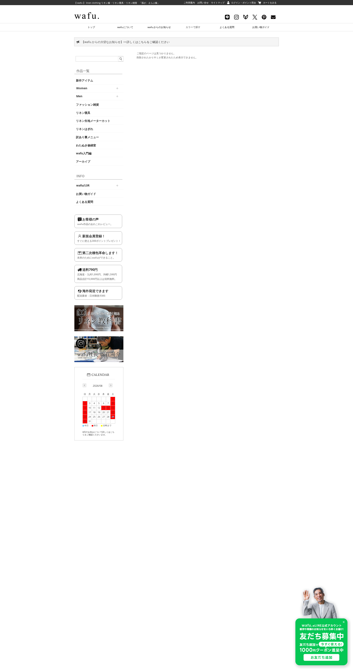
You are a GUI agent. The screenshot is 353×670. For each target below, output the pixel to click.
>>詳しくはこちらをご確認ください (146, 42)
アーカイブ (83, 161)
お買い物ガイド (260, 27)
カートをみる (270, 2)
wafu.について (125, 27)
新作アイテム (84, 80)
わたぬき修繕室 (86, 145)
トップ (91, 27)
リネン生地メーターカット (93, 121)
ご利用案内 (189, 2)
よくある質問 (227, 27)
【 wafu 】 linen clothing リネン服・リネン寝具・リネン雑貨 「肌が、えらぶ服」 (117, 2)
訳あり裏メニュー (87, 137)
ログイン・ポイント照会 (243, 2)
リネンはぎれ (84, 129)
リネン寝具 (83, 113)
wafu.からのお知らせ (159, 27)
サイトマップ (218, 2)
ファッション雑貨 (87, 104)
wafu (93, 9)
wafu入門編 (84, 153)
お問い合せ (203, 2)
